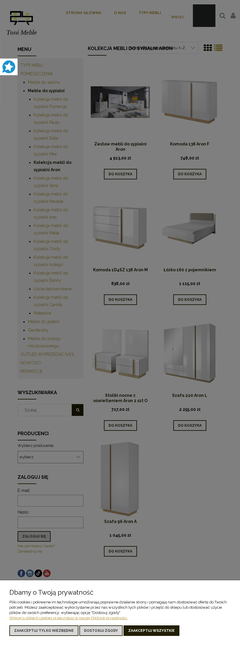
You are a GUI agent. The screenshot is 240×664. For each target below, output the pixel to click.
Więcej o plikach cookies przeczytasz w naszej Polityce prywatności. (68, 618)
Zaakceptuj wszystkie (151, 631)
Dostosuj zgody (101, 631)
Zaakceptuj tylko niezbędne (44, 631)
